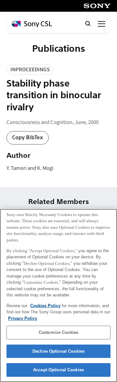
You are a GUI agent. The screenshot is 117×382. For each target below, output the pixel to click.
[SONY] (97, 6)
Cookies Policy (45, 305)
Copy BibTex (27, 137)
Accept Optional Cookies (58, 369)
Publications (58, 49)
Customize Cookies (58, 332)
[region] (58, 295)
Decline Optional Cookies (58, 351)
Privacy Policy (22, 318)
